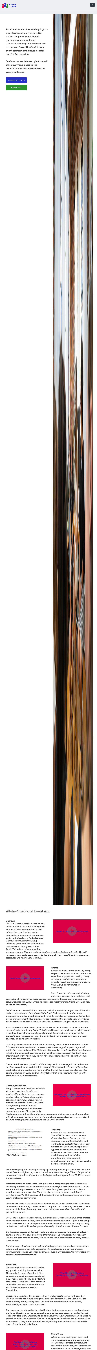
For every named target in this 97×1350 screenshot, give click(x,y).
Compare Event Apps (16, 80)
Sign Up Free (16, 88)
